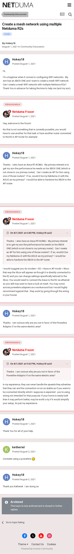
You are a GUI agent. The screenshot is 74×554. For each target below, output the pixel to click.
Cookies (51, 544)
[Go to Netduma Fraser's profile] (6, 114)
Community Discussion (32, 46)
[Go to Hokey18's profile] (6, 61)
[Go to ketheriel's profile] (6, 449)
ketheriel (18, 447)
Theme (22, 544)
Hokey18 (10, 43)
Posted (24, 63)
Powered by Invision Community (37, 549)
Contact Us (37, 544)
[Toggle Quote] (8, 232)
